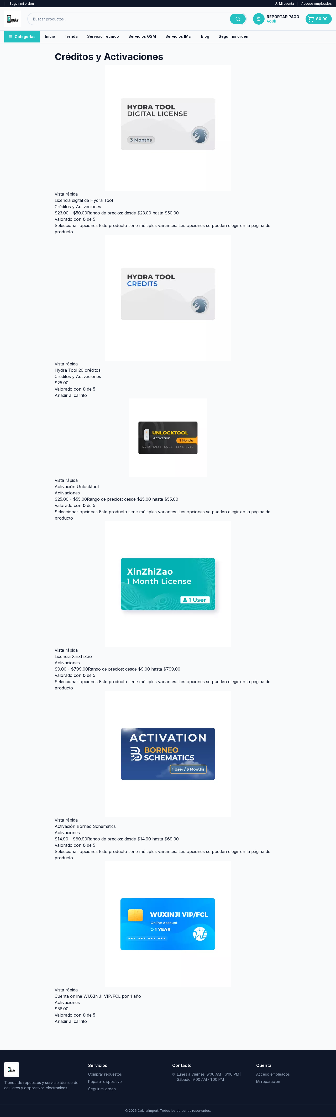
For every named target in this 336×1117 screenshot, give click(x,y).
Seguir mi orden (21, 4)
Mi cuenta (286, 4)
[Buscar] (238, 19)
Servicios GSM (142, 36)
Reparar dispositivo (105, 1081)
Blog (205, 36)
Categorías (25, 36)
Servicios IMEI (178, 36)
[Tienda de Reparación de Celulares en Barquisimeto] (12, 18)
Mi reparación (268, 1081)
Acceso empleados (316, 4)
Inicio (50, 36)
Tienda (71, 36)
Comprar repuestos (105, 1074)
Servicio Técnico (103, 36)
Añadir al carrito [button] (71, 395)
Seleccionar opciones (76, 225)
